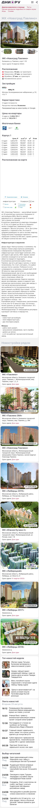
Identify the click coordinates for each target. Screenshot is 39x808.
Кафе (21, 207)
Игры (4, 11)
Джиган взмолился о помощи (13, 7)
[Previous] (2, 51)
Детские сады (8, 207)
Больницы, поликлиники (22, 205)
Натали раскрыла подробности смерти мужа (19, 9)
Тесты (29, 7)
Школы (6, 204)
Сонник (11, 11)
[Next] (36, 51)
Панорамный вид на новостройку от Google (18, 108)
